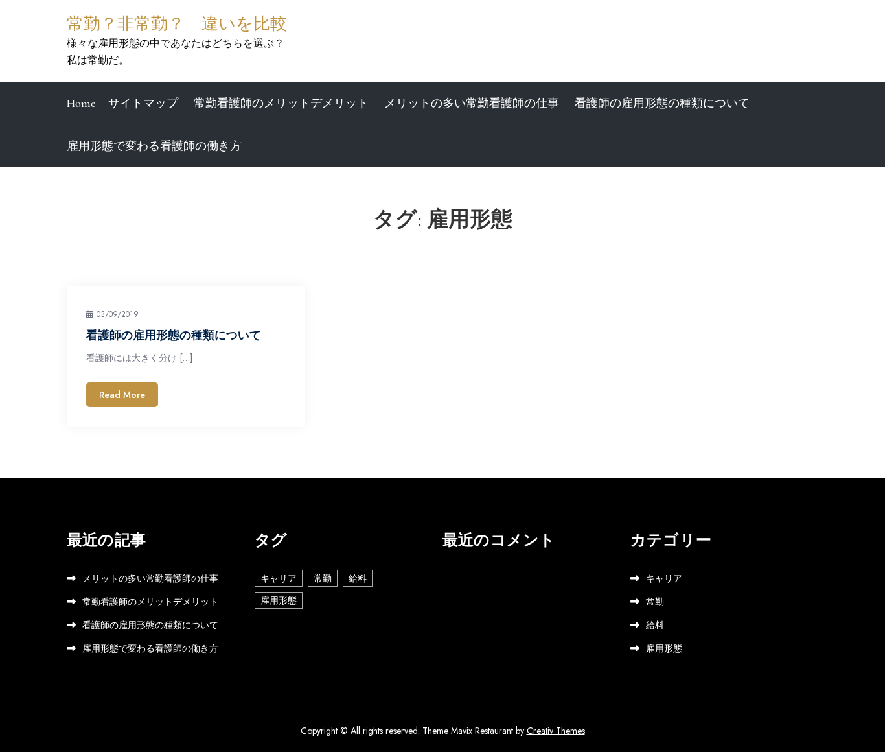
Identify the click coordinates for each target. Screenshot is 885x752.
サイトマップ (143, 103)
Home (81, 103)
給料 (358, 578)
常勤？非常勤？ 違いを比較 (177, 24)
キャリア (278, 578)
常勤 (323, 578)
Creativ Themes (556, 730)
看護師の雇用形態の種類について (662, 103)
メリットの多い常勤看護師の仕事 (471, 103)
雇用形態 (278, 600)
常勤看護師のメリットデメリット (281, 103)
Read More (122, 394)
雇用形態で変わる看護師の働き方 (154, 146)
